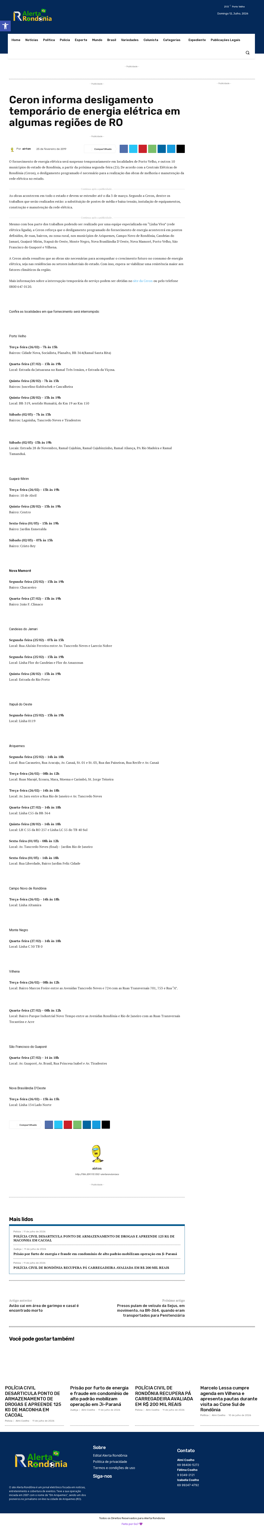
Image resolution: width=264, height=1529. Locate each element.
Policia (17, 1231)
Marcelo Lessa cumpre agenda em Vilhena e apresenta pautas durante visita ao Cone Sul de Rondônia (228, 1399)
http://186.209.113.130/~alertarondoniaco (97, 1174)
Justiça (17, 1249)
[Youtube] (114, 1486)
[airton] (12, 149)
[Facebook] (124, 149)
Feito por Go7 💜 (132, 1523)
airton (26, 148)
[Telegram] (171, 149)
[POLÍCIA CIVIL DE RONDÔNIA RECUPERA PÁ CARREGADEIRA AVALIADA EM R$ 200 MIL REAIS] (164, 1363)
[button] (5, 26)
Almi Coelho (22, 1421)
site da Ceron (143, 281)
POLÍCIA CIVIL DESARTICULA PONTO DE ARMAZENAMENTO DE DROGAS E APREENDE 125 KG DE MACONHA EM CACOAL (93, 1238)
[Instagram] (102, 1486)
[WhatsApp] (152, 149)
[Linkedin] (162, 149)
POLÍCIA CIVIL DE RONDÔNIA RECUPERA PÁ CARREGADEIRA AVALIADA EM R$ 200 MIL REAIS (91, 1267)
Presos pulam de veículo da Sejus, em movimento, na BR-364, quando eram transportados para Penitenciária (151, 1310)
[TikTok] (108, 1486)
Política (204, 1415)
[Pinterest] (143, 149)
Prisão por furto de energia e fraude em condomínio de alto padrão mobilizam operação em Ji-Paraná (95, 1254)
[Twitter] (133, 149)
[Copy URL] (181, 149)
